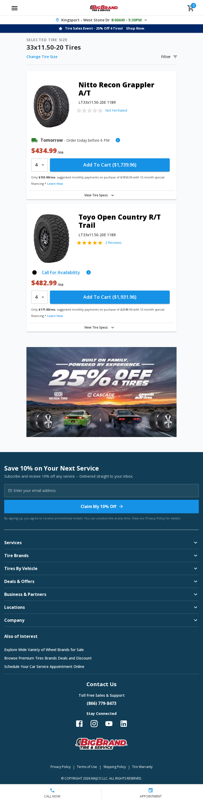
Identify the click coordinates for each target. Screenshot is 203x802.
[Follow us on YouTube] (109, 723)
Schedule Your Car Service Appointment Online (44, 666)
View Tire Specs (96, 195)
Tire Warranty (142, 767)
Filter (166, 56)
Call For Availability (61, 272)
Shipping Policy (114, 767)
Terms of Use (87, 767)
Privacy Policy (155, 518)
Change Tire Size (41, 56)
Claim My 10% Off (98, 506)
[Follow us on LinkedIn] (123, 723)
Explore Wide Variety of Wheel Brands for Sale (44, 649)
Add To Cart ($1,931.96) (109, 297)
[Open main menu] (14, 8)
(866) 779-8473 (101, 703)
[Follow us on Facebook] (79, 723)
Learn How (55, 184)
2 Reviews (113, 242)
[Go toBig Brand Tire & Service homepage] (104, 8)
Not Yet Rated (116, 110)
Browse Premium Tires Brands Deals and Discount (48, 658)
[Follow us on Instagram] (94, 723)
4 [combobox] (36, 165)
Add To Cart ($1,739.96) (109, 165)
